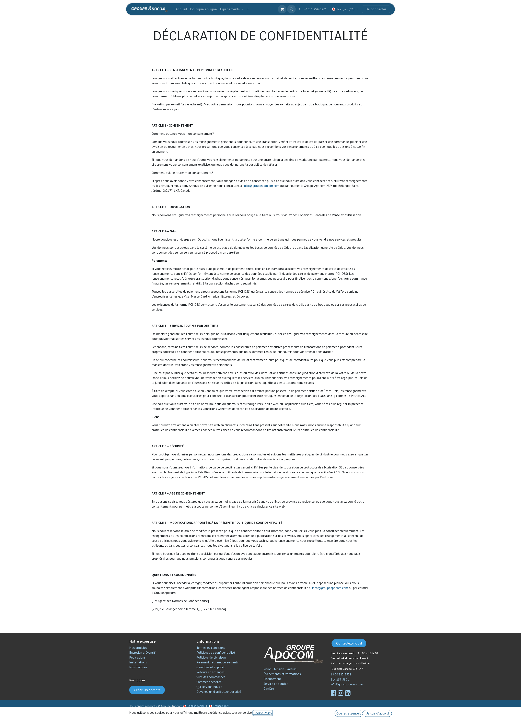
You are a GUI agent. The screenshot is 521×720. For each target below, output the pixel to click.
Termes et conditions (210, 648)
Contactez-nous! (349, 643)
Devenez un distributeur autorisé (219, 691)
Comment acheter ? (209, 682)
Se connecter (376, 9)
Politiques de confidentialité (215, 652)
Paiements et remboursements (217, 662)
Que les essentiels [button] (348, 713)
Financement (272, 679)
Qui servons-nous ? (209, 687)
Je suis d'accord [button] (377, 713)
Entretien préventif (142, 652)
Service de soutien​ (276, 684)
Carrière (269, 688)
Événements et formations (282, 674)
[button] (291, 9)
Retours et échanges (210, 672)
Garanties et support (210, 667)
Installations (138, 662)
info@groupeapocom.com (261, 186)
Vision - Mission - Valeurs (280, 669)
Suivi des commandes (210, 677)
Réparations (137, 657)
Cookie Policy (262, 713)
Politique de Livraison (211, 657)
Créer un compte (147, 690)
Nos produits (138, 648)
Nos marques (138, 667)
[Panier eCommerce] (282, 9)
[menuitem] (181, 9)
